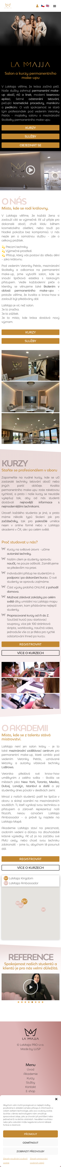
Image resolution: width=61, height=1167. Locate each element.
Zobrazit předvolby (30, 1151)
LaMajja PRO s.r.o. (32, 1044)
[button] (56, 1099)
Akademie (31, 1074)
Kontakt (30, 1087)
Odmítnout (30, 1142)
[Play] (30, 986)
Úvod (30, 1069)
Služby (30, 1082)
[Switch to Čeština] (43, 5)
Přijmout (30, 1134)
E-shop (30, 1091)
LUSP (37, 1049)
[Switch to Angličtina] (47, 5)
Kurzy (30, 1078)
